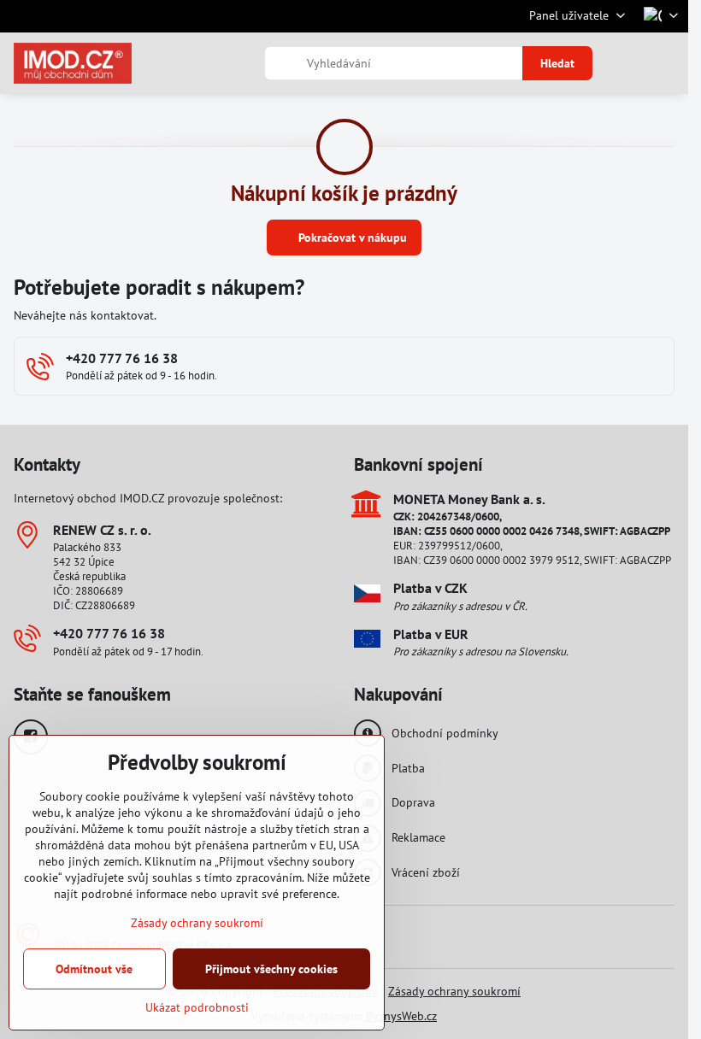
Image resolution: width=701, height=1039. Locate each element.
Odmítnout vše (94, 969)
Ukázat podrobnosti (197, 1007)
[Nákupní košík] (626, 63)
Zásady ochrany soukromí (454, 991)
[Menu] (667, 63)
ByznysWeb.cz (401, 1016)
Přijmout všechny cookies (271, 969)
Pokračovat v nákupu (351, 237)
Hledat (557, 63)
